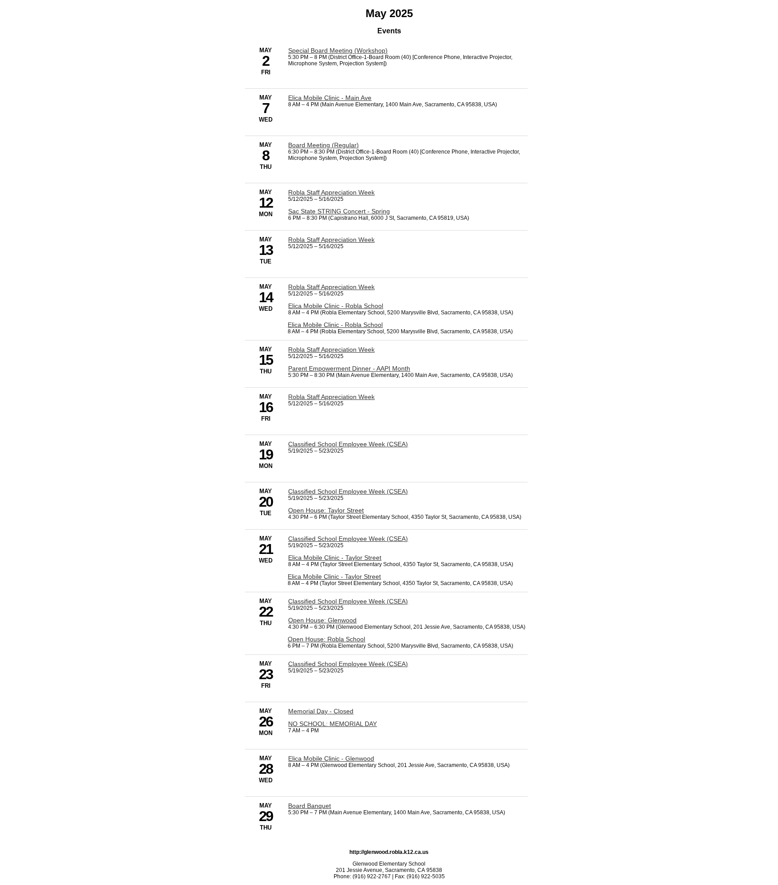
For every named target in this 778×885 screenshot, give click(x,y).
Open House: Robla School (326, 639)
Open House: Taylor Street (326, 510)
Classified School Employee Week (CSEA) (348, 444)
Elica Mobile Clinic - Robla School (335, 305)
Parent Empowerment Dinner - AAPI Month (349, 368)
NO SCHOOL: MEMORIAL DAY (332, 723)
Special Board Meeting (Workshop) (338, 50)
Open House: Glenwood (322, 620)
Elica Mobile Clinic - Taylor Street (334, 557)
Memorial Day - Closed (320, 711)
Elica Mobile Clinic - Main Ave (329, 97)
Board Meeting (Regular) (323, 145)
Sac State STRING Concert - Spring (339, 211)
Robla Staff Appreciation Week (331, 192)
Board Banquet (309, 805)
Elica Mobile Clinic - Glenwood (331, 758)
